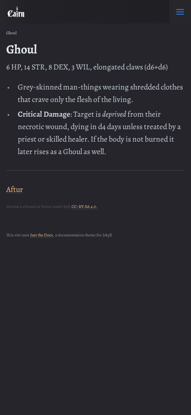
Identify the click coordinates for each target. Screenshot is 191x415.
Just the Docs (41, 235)
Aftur (14, 189)
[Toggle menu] (180, 12)
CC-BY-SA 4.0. (84, 206)
